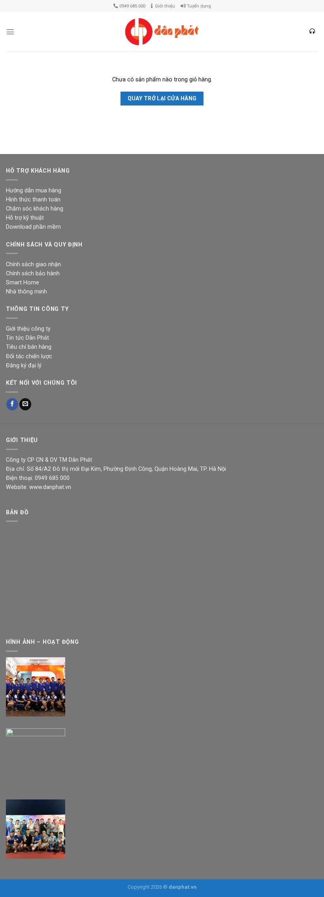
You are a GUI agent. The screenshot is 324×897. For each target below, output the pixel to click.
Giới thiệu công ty (28, 328)
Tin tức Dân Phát (27, 338)
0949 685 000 (131, 6)
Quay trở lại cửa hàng (162, 98)
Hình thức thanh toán (33, 199)
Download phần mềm (33, 227)
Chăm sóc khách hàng (34, 208)
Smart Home (22, 282)
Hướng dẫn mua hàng (33, 190)
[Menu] (10, 32)
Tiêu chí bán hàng (28, 347)
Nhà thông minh (26, 291)
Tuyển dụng (198, 6)
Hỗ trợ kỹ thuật (25, 217)
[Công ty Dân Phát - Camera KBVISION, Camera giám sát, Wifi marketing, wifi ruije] (162, 32)
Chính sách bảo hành (33, 273)
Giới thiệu (164, 6)
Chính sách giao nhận (33, 264)
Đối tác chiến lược (29, 356)
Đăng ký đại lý (23, 365)
